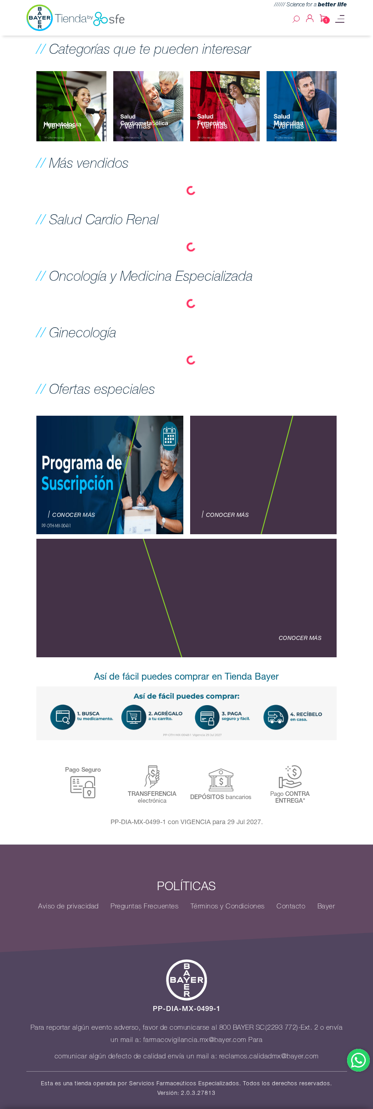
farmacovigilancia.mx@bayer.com (195, 1040)
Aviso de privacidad (68, 906)
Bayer (326, 906)
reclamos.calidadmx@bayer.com (269, 1056)
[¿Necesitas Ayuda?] (358, 1060)
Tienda (71, 18)
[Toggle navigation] (340, 19)
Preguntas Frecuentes (144, 906)
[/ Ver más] (71, 105)
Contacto (291, 906)
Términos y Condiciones (228, 906)
